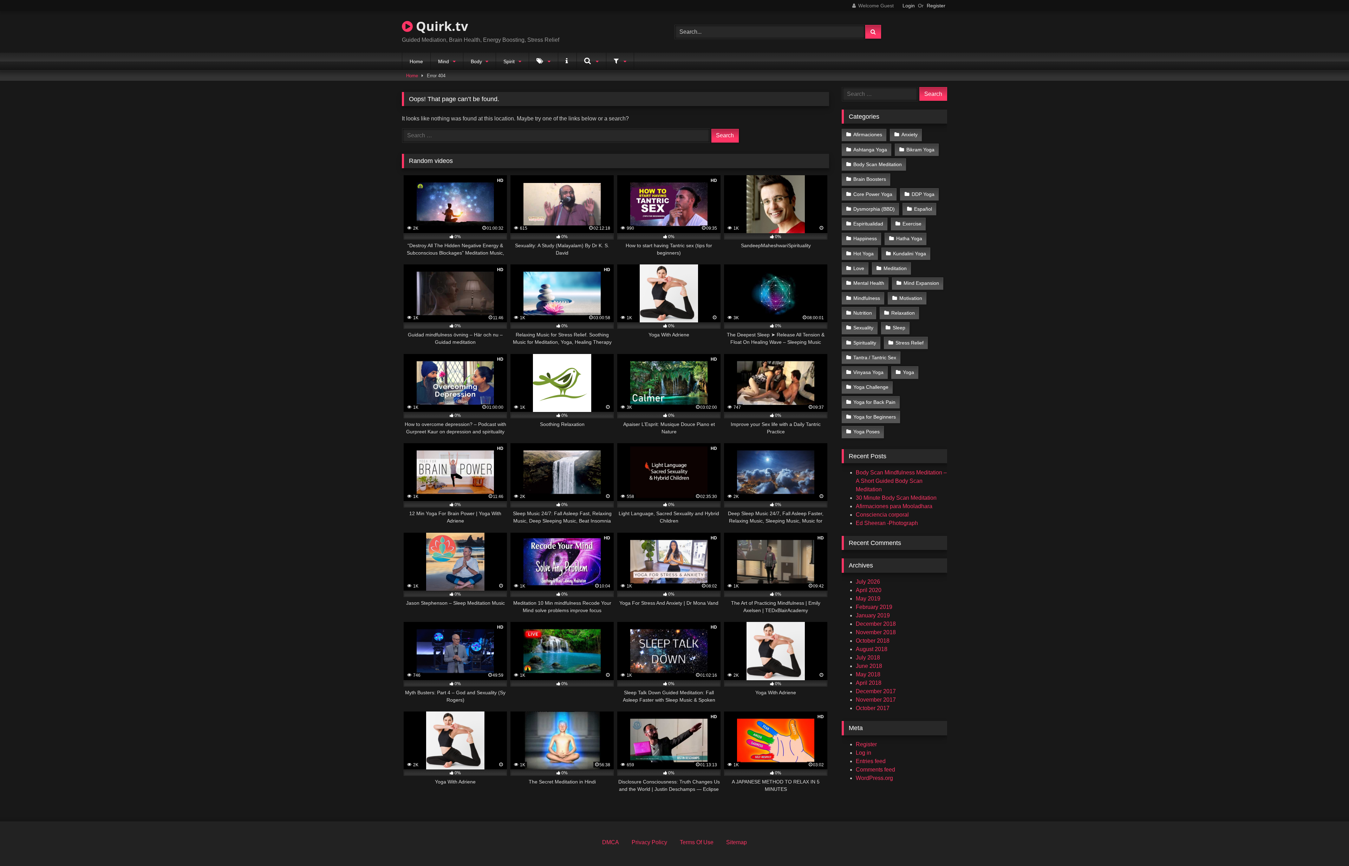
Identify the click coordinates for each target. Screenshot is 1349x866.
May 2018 (868, 674)
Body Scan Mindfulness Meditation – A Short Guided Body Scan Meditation (901, 481)
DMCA (610, 842)
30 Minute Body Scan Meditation (896, 498)
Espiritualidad (868, 224)
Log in (863, 753)
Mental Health (868, 283)
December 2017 (876, 691)
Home (416, 61)
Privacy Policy (649, 842)
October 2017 (872, 708)
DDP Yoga (923, 194)
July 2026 (868, 582)
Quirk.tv (440, 26)
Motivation (910, 298)
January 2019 (873, 615)
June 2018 (869, 666)
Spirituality (864, 343)
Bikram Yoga (920, 149)
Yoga (908, 372)
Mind (443, 61)
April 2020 (868, 590)
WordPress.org (874, 778)
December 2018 (876, 624)
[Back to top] (1327, 845)
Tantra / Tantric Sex (874, 357)
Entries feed (871, 761)
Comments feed (875, 770)
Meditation (895, 268)
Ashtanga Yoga (870, 149)
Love (858, 268)
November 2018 (876, 632)
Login (908, 5)
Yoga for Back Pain (874, 402)
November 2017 (876, 700)
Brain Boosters (869, 179)
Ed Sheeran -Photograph (887, 523)
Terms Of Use (696, 842)
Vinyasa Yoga (868, 372)
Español (923, 209)
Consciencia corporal (882, 515)
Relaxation (903, 313)
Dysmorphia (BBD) (874, 209)
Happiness (865, 238)
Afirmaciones (867, 134)
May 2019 (868, 599)
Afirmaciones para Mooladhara (894, 506)
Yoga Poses (866, 431)
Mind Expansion (921, 283)
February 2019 (874, 607)
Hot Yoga (863, 253)
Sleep (899, 327)
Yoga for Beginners (874, 417)
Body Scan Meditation (877, 164)
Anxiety (909, 134)
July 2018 (868, 658)
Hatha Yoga (909, 238)
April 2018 (868, 683)
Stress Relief (909, 343)
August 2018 (871, 649)
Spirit (509, 61)
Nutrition (862, 313)
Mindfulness (866, 298)
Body (476, 61)
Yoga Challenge (870, 387)
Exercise (911, 224)
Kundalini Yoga (909, 253)
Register (936, 5)
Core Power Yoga (872, 194)
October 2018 (872, 641)
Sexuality (863, 327)
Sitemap (736, 842)
